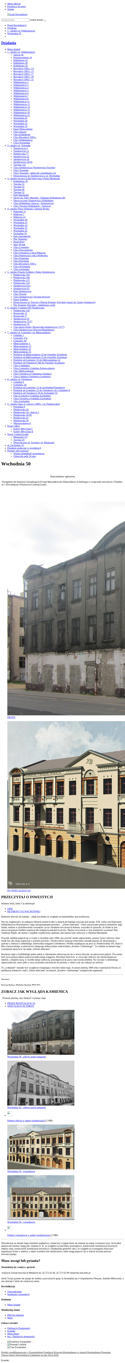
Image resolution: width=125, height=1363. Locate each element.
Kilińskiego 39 (20, 181)
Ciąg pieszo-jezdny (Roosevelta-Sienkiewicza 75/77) (38, 327)
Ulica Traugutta (20, 170)
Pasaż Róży (19, 241)
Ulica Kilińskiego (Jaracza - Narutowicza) (33, 203)
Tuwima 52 (18, 192)
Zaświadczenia (14, 1291)
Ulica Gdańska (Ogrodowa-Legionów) (32, 376)
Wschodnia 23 (20, 222)
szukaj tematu (36, 19)
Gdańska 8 (18, 382)
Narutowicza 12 (21, 151)
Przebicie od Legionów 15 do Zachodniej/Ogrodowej (39, 387)
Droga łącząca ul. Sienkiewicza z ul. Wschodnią (36, 175)
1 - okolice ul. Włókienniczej (21, 30)
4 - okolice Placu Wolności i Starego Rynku (28, 208)
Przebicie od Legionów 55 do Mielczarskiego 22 (36, 360)
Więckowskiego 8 (22, 423)
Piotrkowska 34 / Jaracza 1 (26, 412)
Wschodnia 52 (20, 123)
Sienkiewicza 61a (21, 285)
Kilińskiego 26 (20, 60)
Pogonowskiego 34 (22, 57)
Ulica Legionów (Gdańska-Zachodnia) (32, 395)
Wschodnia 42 (20, 230)
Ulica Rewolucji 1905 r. (24, 137)
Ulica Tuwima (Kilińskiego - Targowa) (32, 206)
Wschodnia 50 (14, 33)
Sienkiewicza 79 (21, 324)
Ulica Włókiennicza (22, 140)
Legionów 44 (19, 340)
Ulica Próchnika (21, 261)
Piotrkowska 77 (21, 153)
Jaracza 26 (18, 54)
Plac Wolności (20, 239)
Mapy (10, 1318)
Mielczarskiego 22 (22, 349)
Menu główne (14, 3)
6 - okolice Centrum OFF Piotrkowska (25, 307)
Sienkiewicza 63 (21, 288)
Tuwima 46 (18, 189)
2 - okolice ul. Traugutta (18, 145)
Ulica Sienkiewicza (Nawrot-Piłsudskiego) (33, 329)
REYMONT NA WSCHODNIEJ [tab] (23, 911)
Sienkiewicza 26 (21, 159)
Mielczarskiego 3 (21, 343)
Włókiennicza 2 (21, 82)
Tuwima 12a (19, 164)
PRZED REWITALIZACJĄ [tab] (21, 1003)
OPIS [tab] (10, 908)
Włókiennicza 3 (21, 85)
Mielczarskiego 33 (22, 351)
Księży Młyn (13, 426)
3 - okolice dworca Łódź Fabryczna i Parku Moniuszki (33, 178)
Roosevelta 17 (20, 316)
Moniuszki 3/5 (20, 437)
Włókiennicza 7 (21, 96)
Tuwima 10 (18, 439)
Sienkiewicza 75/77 (22, 321)
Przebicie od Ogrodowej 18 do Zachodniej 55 (35, 393)
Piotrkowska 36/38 (22, 415)
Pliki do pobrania (15, 1315)
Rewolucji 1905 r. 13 (23, 68)
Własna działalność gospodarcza (29, 453)
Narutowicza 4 (20, 148)
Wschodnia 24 (20, 225)
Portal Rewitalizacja (17, 25)
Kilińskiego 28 (20, 63)
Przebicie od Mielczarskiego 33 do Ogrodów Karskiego (40, 354)
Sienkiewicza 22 (21, 156)
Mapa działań (13, 49)
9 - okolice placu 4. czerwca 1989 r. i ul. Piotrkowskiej (33, 404)
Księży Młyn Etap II (23, 431)
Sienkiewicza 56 (21, 318)
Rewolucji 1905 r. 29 (23, 76)
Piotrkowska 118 (21, 283)
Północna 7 (18, 214)
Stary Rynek (19, 244)
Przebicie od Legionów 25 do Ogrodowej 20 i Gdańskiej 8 (41, 390)
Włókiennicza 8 (21, 98)
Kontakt (11, 1331)
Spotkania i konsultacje (18, 1294)
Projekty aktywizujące (18, 450)
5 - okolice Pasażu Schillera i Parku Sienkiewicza (31, 272)
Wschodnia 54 (20, 126)
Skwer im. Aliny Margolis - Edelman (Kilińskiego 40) (39, 197)
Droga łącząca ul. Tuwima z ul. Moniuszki (33, 442)
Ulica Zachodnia (21, 269)
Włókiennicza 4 (21, 87)
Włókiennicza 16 (21, 112)
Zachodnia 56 (20, 233)
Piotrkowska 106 (21, 277)
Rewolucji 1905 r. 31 (23, 79)
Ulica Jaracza (19, 131)
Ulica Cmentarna (21, 365)
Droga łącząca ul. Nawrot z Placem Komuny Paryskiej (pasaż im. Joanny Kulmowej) (54, 302)
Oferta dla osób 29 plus (24, 456)
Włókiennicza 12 (21, 104)
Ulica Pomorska (21, 258)
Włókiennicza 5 (21, 90)
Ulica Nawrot (20, 294)
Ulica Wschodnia (21, 142)
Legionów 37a (20, 338)
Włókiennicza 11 (21, 101)
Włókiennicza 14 (21, 107)
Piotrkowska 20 (21, 409)
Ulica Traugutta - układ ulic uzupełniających (34, 173)
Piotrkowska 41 (21, 417)
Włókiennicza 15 (21, 109)
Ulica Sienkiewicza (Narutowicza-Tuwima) (34, 167)
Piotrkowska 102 (21, 274)
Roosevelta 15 (20, 313)
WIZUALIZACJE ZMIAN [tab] (20, 1006)
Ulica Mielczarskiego (23, 371)
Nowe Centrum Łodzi (18, 434)
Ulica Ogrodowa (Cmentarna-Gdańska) (32, 373)
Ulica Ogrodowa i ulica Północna (29, 252)
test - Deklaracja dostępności (21, 1336)
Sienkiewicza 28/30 (22, 162)
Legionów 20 (19, 384)
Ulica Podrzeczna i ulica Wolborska (30, 255)
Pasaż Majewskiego (22, 129)
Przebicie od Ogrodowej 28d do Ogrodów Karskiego (39, 362)
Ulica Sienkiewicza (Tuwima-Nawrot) (31, 296)
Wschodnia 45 (20, 118)
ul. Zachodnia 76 (15, 445)
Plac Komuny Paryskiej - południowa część (34, 305)
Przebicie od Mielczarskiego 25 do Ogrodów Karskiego (40, 357)
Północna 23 (19, 217)
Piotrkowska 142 (21, 310)
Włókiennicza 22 (21, 115)
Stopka (10, 9)
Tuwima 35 (18, 186)
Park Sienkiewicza (22, 291)
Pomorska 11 (19, 211)
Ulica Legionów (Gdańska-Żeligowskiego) (34, 368)
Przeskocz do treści (16, 6)
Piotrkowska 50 (21, 420)
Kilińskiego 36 (20, 65)
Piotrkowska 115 (21, 280)
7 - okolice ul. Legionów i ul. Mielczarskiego (29, 332)
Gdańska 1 (18, 335)
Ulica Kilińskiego (21, 134)
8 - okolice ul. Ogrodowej (19, 379)
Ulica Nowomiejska (23, 250)
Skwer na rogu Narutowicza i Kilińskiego (33, 200)
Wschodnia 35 (20, 228)
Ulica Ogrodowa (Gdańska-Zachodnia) (32, 398)
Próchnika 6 (19, 406)
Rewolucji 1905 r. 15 (23, 71)
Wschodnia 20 (20, 219)
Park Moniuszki (21, 195)
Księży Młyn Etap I (22, 428)
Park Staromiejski (21, 236)
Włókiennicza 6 (21, 93)
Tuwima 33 (18, 184)
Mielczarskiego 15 (22, 346)
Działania (11, 28)
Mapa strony (13, 1333)
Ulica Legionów (21, 247)
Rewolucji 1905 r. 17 (23, 74)
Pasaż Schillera (20, 299)
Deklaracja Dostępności (18, 1328)
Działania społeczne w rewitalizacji (24, 448)
